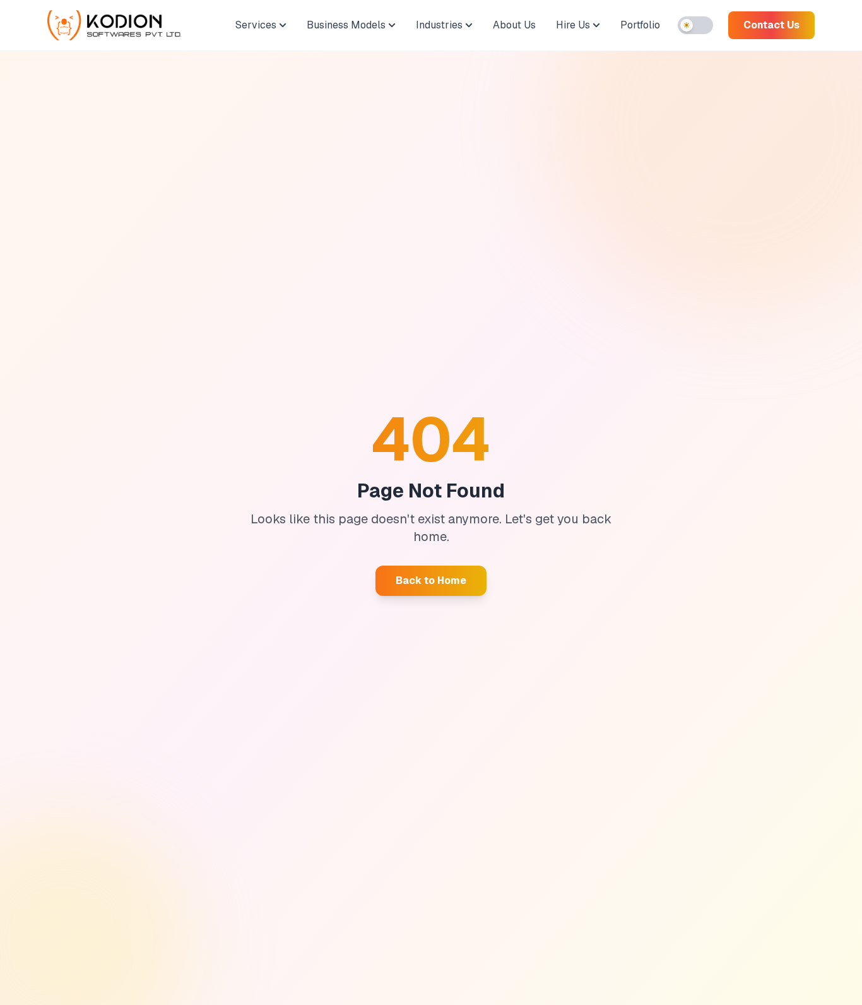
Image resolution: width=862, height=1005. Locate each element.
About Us (514, 25)
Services (255, 25)
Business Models (346, 25)
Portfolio (640, 25)
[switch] (695, 25)
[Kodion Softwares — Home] (114, 25)
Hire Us (573, 25)
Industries (439, 25)
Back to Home (431, 580)
